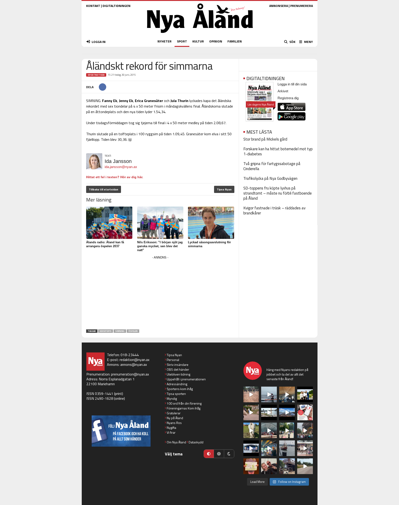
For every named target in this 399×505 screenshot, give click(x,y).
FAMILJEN (234, 41)
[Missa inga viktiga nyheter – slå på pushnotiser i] (305, 412)
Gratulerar (174, 413)
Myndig (172, 398)
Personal (173, 359)
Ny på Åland (175, 417)
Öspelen (133, 331)
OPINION (215, 41)
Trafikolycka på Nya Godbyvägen (270, 178)
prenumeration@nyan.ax (130, 374)
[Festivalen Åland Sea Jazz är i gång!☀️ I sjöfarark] (287, 394)
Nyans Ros (174, 422)
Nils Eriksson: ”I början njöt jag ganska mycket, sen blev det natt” (160, 246)
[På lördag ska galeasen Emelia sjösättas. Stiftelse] (287, 466)
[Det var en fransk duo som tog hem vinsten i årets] (269, 412)
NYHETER (164, 41)
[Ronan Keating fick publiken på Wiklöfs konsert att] (305, 430)
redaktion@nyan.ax (134, 359)
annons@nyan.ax (133, 364)
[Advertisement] (160, 293)
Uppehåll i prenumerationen (186, 379)
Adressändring (177, 384)
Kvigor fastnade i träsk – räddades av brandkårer (274, 210)
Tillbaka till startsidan (103, 189)
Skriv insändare (177, 364)
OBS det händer (178, 369)
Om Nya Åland (176, 442)
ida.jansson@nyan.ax (121, 167)
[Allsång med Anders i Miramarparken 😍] (251, 448)
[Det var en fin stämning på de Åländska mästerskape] (251, 394)
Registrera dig (288, 98)
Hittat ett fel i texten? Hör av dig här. (114, 177)
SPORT (182, 41)
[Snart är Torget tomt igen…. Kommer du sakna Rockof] (287, 430)
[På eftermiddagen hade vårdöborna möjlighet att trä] (305, 394)
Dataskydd (196, 442)
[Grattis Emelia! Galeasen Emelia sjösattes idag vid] (287, 448)
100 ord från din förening (184, 403)
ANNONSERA (278, 5)
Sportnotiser (96, 74)
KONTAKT (93, 5)
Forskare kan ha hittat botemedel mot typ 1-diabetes (278, 151)
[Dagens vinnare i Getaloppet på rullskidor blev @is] (305, 466)
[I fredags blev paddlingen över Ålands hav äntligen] (269, 394)
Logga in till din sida (292, 84)
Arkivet (283, 91)
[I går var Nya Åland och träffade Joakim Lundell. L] (269, 466)
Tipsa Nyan (224, 189)
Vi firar (171, 432)
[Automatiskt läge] (209, 454)
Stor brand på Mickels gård (265, 139)
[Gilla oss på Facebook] (121, 431)
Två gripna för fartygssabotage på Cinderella (271, 166)
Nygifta (171, 427)
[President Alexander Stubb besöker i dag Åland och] (251, 412)
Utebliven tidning (178, 374)
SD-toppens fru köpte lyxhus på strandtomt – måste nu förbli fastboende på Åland (277, 193)
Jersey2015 (105, 331)
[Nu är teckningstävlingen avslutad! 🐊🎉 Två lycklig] (251, 466)
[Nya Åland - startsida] (200, 34)
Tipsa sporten (176, 393)
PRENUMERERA (301, 5)
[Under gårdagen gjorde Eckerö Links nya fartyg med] (287, 412)
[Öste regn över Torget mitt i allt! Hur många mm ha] (305, 448)
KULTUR (198, 41)
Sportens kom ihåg (180, 388)
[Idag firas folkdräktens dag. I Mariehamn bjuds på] (269, 430)
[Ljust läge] (219, 454)
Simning (119, 331)
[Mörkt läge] (229, 454)
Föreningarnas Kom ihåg (183, 408)
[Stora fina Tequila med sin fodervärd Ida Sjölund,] (251, 430)
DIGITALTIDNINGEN (116, 5)
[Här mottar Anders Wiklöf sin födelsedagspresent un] (269, 448)
